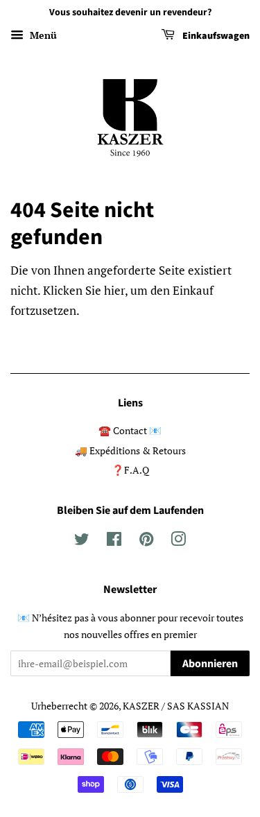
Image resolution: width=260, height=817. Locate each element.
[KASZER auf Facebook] (114, 541)
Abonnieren (210, 663)
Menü (42, 35)
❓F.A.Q (130, 469)
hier (114, 290)
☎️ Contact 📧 (130, 430)
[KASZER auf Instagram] (178, 541)
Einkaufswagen (215, 36)
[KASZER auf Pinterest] (146, 541)
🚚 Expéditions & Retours (130, 450)
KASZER (141, 705)
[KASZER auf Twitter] (81, 541)
